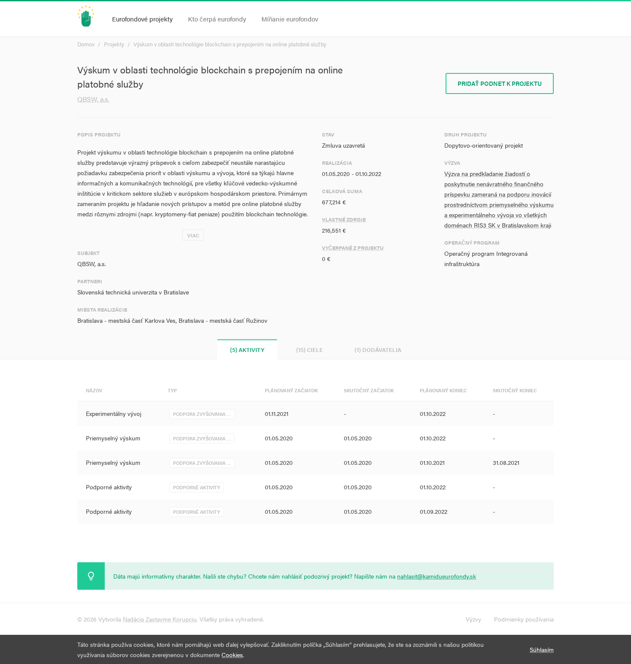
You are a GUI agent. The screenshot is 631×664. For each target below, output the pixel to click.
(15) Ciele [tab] (309, 350)
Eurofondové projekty (142, 18)
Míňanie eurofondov (289, 18)
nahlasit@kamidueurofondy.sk (436, 576)
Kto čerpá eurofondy (217, 18)
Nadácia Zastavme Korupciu (160, 619)
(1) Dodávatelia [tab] (378, 350)
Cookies (232, 654)
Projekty (114, 44)
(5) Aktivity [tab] (247, 350)
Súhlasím (542, 649)
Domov (85, 44)
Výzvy (473, 619)
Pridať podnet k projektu (500, 83)
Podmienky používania (524, 619)
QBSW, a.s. (93, 99)
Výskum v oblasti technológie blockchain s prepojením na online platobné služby (229, 44)
